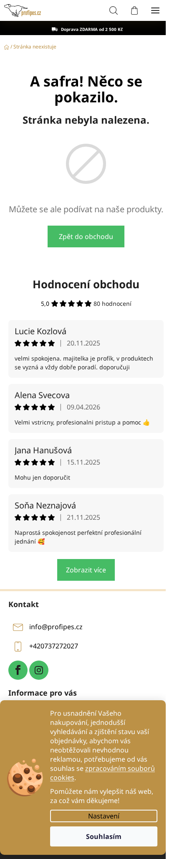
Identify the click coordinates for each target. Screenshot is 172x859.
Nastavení (103, 816)
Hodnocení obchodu (86, 284)
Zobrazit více (86, 569)
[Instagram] (38, 670)
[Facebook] (18, 670)
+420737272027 (53, 646)
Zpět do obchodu (86, 236)
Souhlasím (103, 836)
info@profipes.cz (56, 626)
